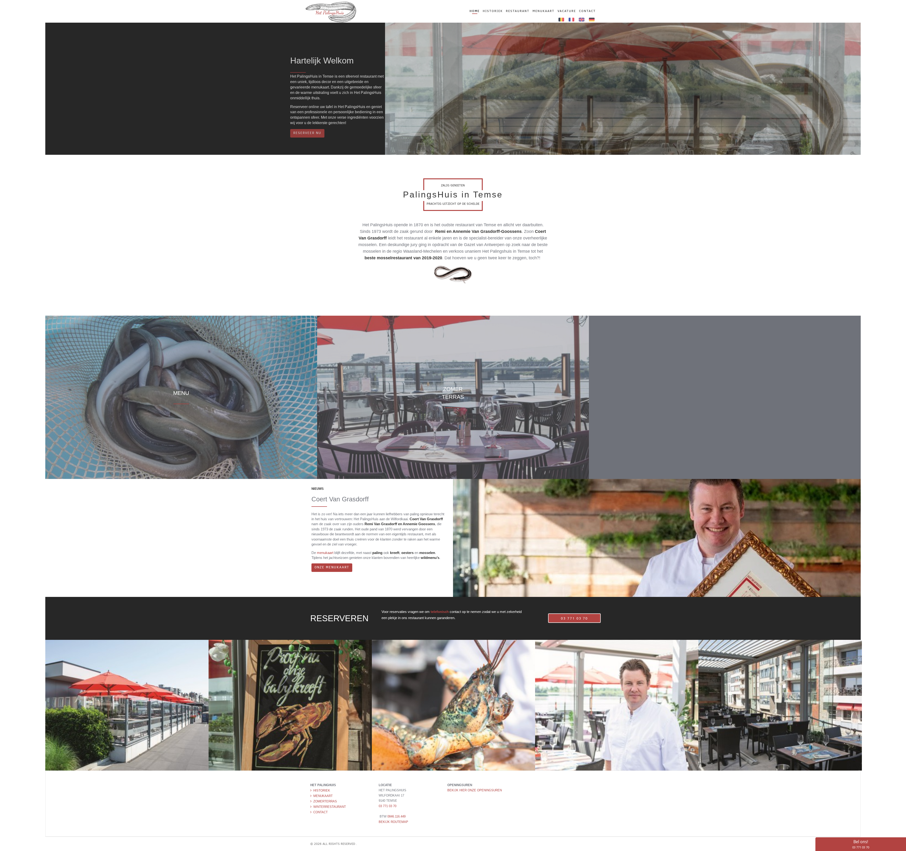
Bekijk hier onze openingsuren (474, 790)
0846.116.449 (396, 816)
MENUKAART (543, 11)
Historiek (321, 790)
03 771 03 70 (569, 618)
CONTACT (587, 11)
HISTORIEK (493, 11)
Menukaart (323, 796)
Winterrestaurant (329, 807)
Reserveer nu (307, 133)
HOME (475, 11)
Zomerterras (325, 801)
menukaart (325, 553)
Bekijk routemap (393, 822)
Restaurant (517, 11)
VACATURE (567, 11)
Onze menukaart (332, 567)
